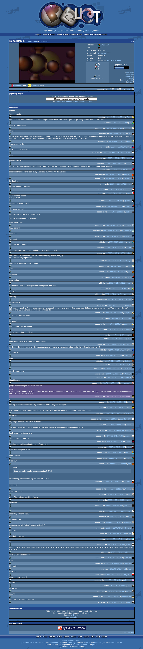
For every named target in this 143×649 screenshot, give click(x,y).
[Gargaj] (133, 261)
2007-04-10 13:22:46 (115, 248)
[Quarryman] (133, 368)
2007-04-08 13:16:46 (119, 147)
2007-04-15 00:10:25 (114, 374)
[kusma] (133, 591)
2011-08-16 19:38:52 (118, 569)
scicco (129, 253)
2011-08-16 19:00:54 (114, 563)
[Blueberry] (12, 86)
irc (121, 643)
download (129, 72)
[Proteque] (133, 225)
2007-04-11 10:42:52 (117, 283)
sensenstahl (126, 597)
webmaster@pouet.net (81, 645)
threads (89, 101)
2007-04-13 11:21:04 (119, 335)
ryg (130, 350)
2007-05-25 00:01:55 (116, 425)
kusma (128, 591)
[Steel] (133, 447)
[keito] (133, 586)
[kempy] (133, 89)
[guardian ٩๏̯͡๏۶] (133, 419)
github (94, 645)
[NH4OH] (133, 378)
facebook (59, 101)
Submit (104, 35)
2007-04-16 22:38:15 (111, 383)
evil (130, 184)
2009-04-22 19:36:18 (118, 534)
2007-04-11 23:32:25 (115, 300)
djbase (128, 305)
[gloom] (133, 158)
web (35, 41)
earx (129, 494)
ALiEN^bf (127, 236)
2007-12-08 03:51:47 (115, 453)
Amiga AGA (103, 45)
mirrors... (130, 82)
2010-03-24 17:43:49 (117, 539)
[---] (133, 552)
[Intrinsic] (133, 206)
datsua (128, 212)
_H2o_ (56, 31)
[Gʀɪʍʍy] (133, 489)
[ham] (133, 242)
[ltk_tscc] (133, 300)
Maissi (129, 458)
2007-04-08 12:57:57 (116, 141)
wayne (128, 430)
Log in (38, 35)
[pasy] (133, 283)
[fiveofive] (133, 413)
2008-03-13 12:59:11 (117, 494)
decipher (128, 528)
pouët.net (25, 643)
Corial (129, 190)
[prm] (133, 266)
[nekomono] (133, 580)
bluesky (83, 101)
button (129, 425)
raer (129, 464)
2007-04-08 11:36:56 (119, 123)
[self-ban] (127, 506)
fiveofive (128, 413)
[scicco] (133, 253)
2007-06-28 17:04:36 (116, 430)
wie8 (129, 339)
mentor (128, 164)
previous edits (71, 617)
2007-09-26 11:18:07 (117, 447)
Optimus (128, 361)
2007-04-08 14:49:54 (113, 178)
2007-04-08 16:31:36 (117, 193)
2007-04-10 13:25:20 (116, 253)
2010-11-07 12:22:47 (119, 552)
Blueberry (17, 86)
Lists (80, 35)
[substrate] (133, 563)
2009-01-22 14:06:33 (114, 506)
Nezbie (128, 453)
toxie (129, 318)
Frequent (128, 558)
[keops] (133, 500)
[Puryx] (133, 117)
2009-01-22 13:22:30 (116, 500)
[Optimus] (133, 361)
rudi (129, 569)
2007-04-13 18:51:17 (117, 339)
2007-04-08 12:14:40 (114, 128)
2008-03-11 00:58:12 (113, 482)
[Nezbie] (133, 453)
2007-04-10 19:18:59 (116, 261)
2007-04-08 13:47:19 (116, 158)
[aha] (133, 402)
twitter (65, 101)
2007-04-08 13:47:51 (115, 164)
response (127, 324)
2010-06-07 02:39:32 (116, 545)
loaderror (34, 86)
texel (129, 511)
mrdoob (128, 442)
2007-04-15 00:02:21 (112, 368)
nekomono (127, 580)
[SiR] (133, 534)
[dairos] (133, 344)
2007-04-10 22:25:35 (118, 266)
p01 (129, 272)
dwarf (129, 193)
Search (86, 35)
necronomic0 (126, 383)
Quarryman (127, 368)
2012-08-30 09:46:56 (113, 580)
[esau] (133, 277)
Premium (128, 374)
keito (129, 586)
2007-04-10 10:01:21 (114, 236)
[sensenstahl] (133, 597)
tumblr (77, 101)
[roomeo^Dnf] (133, 231)
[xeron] (133, 141)
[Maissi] (133, 458)
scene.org (89, 31)
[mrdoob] (133, 442)
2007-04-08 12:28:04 (117, 134)
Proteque (127, 225)
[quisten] (133, 330)
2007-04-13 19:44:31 (116, 344)
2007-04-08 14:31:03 (113, 175)
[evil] (133, 184)
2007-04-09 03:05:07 (114, 225)
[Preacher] (133, 128)
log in (124, 632)
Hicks (129, 539)
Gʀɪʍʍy (128, 489)
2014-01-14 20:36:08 (116, 591)
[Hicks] (133, 539)
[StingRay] (133, 313)
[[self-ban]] (133, 506)
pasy (129, 283)
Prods (45, 35)
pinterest (71, 101)
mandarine (54, 643)
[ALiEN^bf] (133, 236)
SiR (130, 534)
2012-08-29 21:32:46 (113, 575)
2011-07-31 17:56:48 (114, 558)
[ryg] (133, 350)
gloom (129, 158)
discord (113, 643)
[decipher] (133, 528)
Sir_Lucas (127, 575)
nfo (132, 41)
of (130, 289)
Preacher (127, 128)
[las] (133, 335)
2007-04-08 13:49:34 (119, 169)
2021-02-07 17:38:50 (117, 602)
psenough (127, 294)
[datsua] (133, 212)
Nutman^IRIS (126, 153)
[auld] (133, 517)
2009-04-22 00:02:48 (114, 528)
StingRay (127, 313)
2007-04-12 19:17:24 (115, 330)
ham (129, 242)
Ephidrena (44, 41)
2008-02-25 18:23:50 (116, 458)
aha (129, 402)
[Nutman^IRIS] (133, 153)
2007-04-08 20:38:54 (115, 206)
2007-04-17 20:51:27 (114, 396)
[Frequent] (133, 558)
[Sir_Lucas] (133, 575)
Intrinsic (128, 206)
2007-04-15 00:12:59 (115, 378)
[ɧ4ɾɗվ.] (133, 545)
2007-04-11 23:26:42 (113, 294)
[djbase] (133, 305)
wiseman (128, 355)
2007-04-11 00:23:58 (117, 277)
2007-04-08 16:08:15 (116, 190)
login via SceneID (76, 628)
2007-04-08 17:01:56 (114, 201)
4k (100, 48)
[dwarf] (133, 193)
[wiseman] (133, 355)
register (131, 632)
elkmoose (127, 522)
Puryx (129, 117)
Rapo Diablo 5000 (114, 60)
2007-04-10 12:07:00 (117, 242)
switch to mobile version (71, 641)
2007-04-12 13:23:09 (114, 313)
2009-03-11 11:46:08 (117, 511)
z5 (130, 123)
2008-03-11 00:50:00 (118, 464)
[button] (133, 425)
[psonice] (133, 436)
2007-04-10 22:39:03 (118, 272)
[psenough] (133, 294)
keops (129, 500)
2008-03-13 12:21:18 (115, 489)
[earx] (133, 494)
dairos (129, 344)
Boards (73, 35)
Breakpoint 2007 (104, 53)
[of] (133, 289)
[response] (133, 324)
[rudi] (133, 569)
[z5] (133, 123)
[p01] (133, 272)
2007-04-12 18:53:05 (114, 324)
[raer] (133, 464)
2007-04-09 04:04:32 (111, 231)
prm (129, 266)
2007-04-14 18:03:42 (114, 361)
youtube (130, 80)
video (131, 78)
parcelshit (127, 175)
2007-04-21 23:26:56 (118, 402)
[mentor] (133, 164)
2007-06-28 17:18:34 (115, 436)
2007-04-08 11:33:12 (116, 117)
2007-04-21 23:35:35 (117, 408)
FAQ (98, 35)
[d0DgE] (133, 248)
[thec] (133, 408)
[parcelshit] (133, 175)
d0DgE (128, 248)
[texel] (133, 511)
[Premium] (133, 374)
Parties (59, 35)
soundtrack (129, 76)
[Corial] (133, 190)
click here (74, 615)
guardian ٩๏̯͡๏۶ (125, 419)
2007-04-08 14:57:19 (118, 184)
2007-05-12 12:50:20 (110, 419)
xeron (129, 141)
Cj (130, 147)
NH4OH (128, 378)
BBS (93, 35)
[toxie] (133, 318)
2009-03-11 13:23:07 (117, 517)
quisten (128, 330)
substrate (127, 563)
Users (66, 35)
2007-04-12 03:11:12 (116, 305)
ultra (129, 134)
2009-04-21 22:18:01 (113, 522)
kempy (128, 89)
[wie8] (133, 339)
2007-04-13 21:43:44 (114, 355)
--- (130, 552)
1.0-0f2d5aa (34, 643)
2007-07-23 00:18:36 (115, 442)
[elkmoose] (133, 522)
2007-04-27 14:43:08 (114, 413)
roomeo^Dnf (126, 231)
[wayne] (133, 430)
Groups (52, 35)
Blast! (129, 602)
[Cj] (133, 147)
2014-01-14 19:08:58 (117, 586)
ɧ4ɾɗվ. (128, 545)
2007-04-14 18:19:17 (119, 365)
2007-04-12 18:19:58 (117, 318)
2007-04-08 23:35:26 (116, 212)
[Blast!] (133, 602)
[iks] (133, 365)
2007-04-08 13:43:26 (111, 153)
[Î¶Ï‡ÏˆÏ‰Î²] (133, 201)
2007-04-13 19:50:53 (118, 350)
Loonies (30, 41)
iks (130, 365)
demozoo (129, 74)
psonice (128, 436)
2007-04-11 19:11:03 (119, 289)
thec (129, 408)
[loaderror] (29, 86)
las (130, 335)
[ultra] (133, 134)
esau (129, 277)
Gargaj (128, 261)
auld (129, 517)
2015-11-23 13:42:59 (112, 597)
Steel (129, 447)
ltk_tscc (128, 300)
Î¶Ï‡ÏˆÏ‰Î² (128, 201)
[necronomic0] (133, 383)
